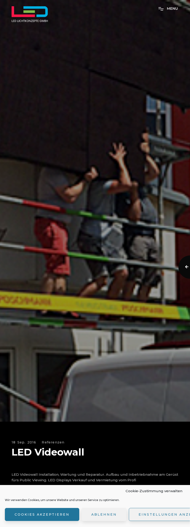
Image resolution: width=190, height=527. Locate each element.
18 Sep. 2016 (24, 442)
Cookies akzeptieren (42, 514)
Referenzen (53, 442)
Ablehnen (104, 514)
